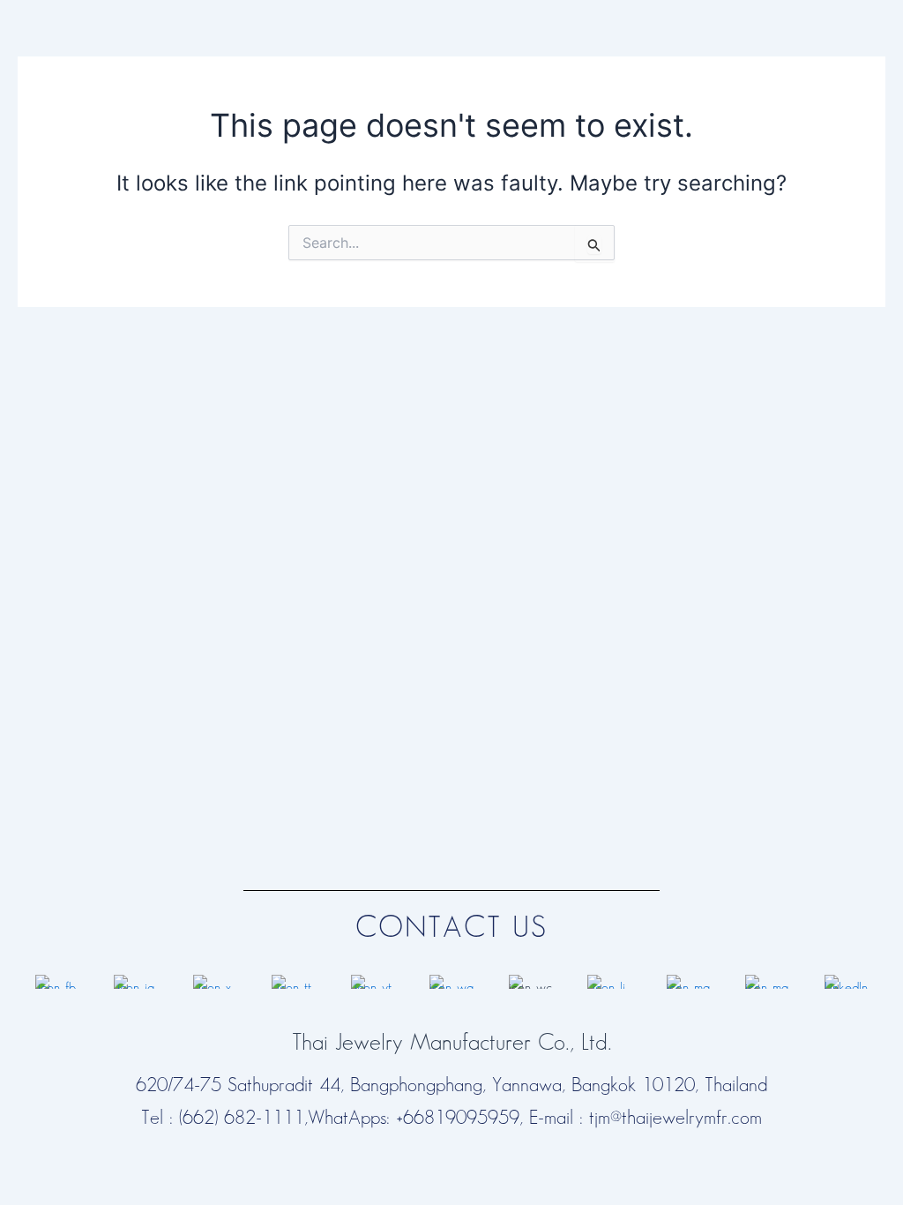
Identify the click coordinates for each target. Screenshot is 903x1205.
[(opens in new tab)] (56, 980)
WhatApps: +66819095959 (413, 1118)
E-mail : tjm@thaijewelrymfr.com (645, 1118)
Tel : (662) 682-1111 (222, 1118)
